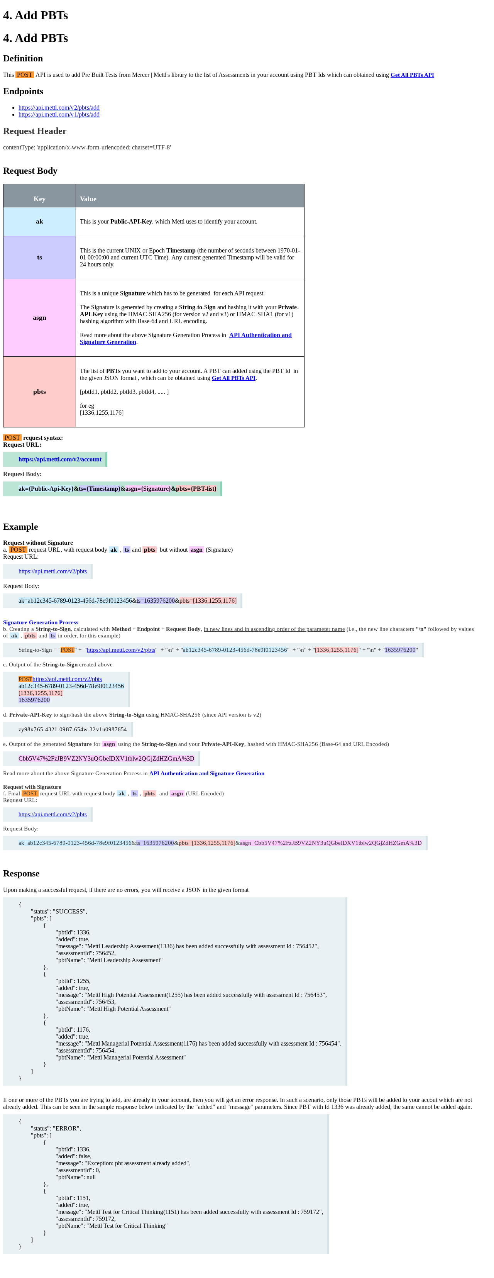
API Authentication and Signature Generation (206, 773)
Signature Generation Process (40, 622)
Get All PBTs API (412, 75)
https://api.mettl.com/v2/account (60, 459)
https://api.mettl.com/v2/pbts (53, 571)
